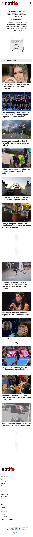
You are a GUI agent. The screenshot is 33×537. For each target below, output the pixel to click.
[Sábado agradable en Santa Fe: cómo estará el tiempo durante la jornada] (16, 186)
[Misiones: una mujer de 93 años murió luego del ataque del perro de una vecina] (16, 158)
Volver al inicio (16, 35)
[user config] (29, 3)
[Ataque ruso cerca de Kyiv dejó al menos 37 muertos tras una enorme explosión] (16, 129)
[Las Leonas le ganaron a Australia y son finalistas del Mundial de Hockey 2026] (16, 356)
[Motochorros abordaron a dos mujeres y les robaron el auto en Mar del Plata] (16, 412)
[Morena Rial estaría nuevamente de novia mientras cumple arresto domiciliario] (16, 73)
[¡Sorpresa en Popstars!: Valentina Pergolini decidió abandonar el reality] (16, 301)
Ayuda (24, 529)
